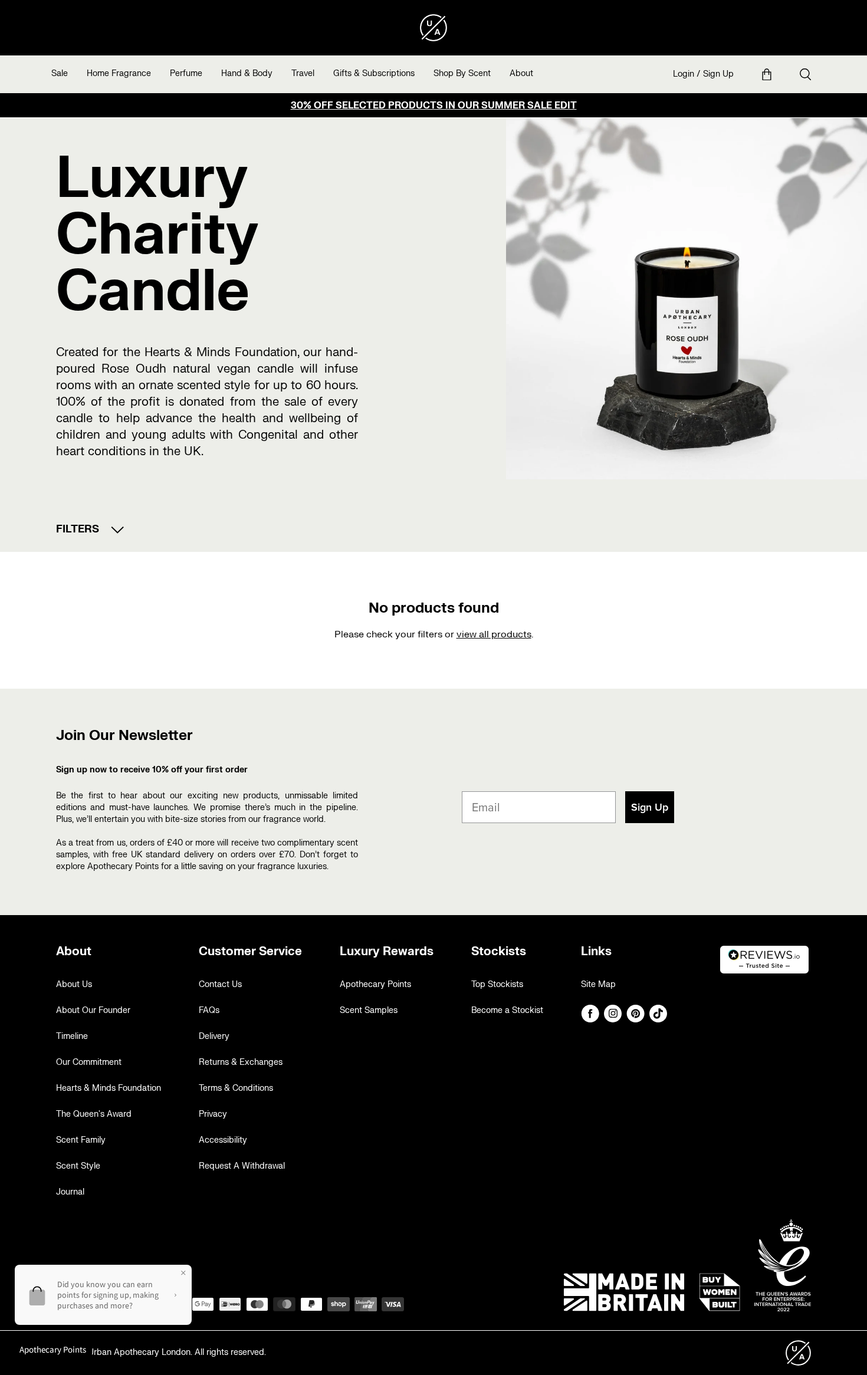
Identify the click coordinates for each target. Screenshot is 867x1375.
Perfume (186, 73)
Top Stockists (497, 984)
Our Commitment (88, 1062)
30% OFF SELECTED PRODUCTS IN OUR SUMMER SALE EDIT (434, 105)
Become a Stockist (507, 1010)
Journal (70, 1192)
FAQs (209, 1010)
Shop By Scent (462, 73)
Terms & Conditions (236, 1088)
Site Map (598, 984)
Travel (302, 73)
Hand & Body (246, 73)
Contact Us (220, 984)
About (521, 73)
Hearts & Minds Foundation (108, 1088)
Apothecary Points (375, 984)
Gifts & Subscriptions (374, 73)
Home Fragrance (119, 73)
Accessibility (223, 1140)
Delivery (214, 1036)
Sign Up (718, 74)
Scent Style (78, 1166)
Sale (59, 73)
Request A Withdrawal (242, 1166)
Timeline (72, 1036)
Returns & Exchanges (241, 1062)
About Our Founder (93, 1010)
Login (683, 74)
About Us (74, 984)
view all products (494, 634)
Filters (77, 529)
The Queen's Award (94, 1114)
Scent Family (81, 1140)
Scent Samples (369, 1010)
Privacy (213, 1114)
